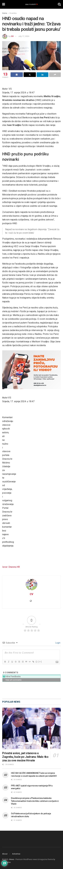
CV (12, 36)
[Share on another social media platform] (55, 74)
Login (57, 643)
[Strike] (15, 661)
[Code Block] (29, 661)
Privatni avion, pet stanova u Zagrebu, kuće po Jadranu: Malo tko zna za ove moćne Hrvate (25, 756)
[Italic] (8, 661)
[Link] (33, 661)
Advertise (16, 854)
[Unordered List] (22, 661)
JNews (11, 859)
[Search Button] (59, 4)
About (4, 854)
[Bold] (5, 661)
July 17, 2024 (23, 36)
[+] (40, 661)
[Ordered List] (19, 661)
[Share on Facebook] (17, 74)
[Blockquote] (26, 661)
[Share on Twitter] (30, 74)
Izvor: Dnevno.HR (11, 567)
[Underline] (12, 661)
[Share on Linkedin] (42, 74)
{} (37, 661)
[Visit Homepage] (31, 4)
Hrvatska (13, 13)
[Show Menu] (3, 4)
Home (4, 13)
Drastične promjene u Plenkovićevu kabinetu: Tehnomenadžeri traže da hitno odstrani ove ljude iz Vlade (35, 801)
